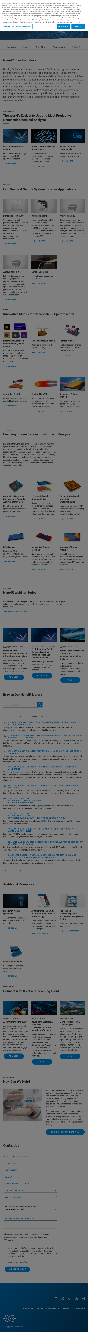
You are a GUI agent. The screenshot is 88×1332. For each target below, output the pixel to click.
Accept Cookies (63, 26)
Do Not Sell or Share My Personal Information (17, 26)
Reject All (78, 26)
